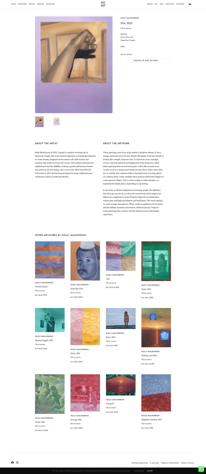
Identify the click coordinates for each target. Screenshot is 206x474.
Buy (156, 4)
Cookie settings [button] (138, 471)
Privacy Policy (188, 463)
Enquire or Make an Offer (146, 60)
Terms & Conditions (170, 463)
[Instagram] (17, 462)
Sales (13, 4)
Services (40, 4)
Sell (161, 4)
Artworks (22, 4)
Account (180, 4)
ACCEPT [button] (150, 471)
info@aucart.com (139, 463)
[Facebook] (12, 462)
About (150, 4)
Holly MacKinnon (130, 18)
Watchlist (169, 4)
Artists (32, 4)
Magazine (50, 4)
